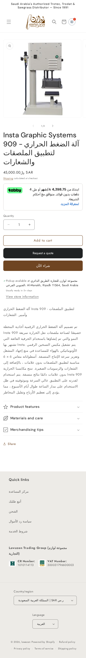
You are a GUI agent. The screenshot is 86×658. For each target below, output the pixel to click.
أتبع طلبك (15, 501)
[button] (9, 22)
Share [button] (12, 444)
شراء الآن (43, 265)
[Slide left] (33, 126)
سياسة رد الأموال (20, 521)
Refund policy (67, 642)
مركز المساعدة (19, 491)
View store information (22, 296)
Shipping (8, 178)
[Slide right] (53, 126)
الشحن (13, 511)
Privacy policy (22, 648)
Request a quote (43, 253)
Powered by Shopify (43, 641)
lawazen (26, 641)
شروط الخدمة (18, 531)
